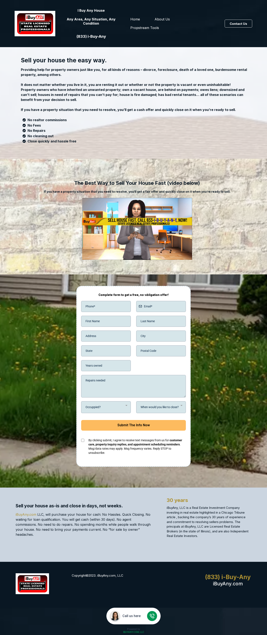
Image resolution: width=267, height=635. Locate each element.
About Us (162, 19)
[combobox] (106, 407)
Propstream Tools (144, 28)
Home (135, 19)
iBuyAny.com (26, 514)
